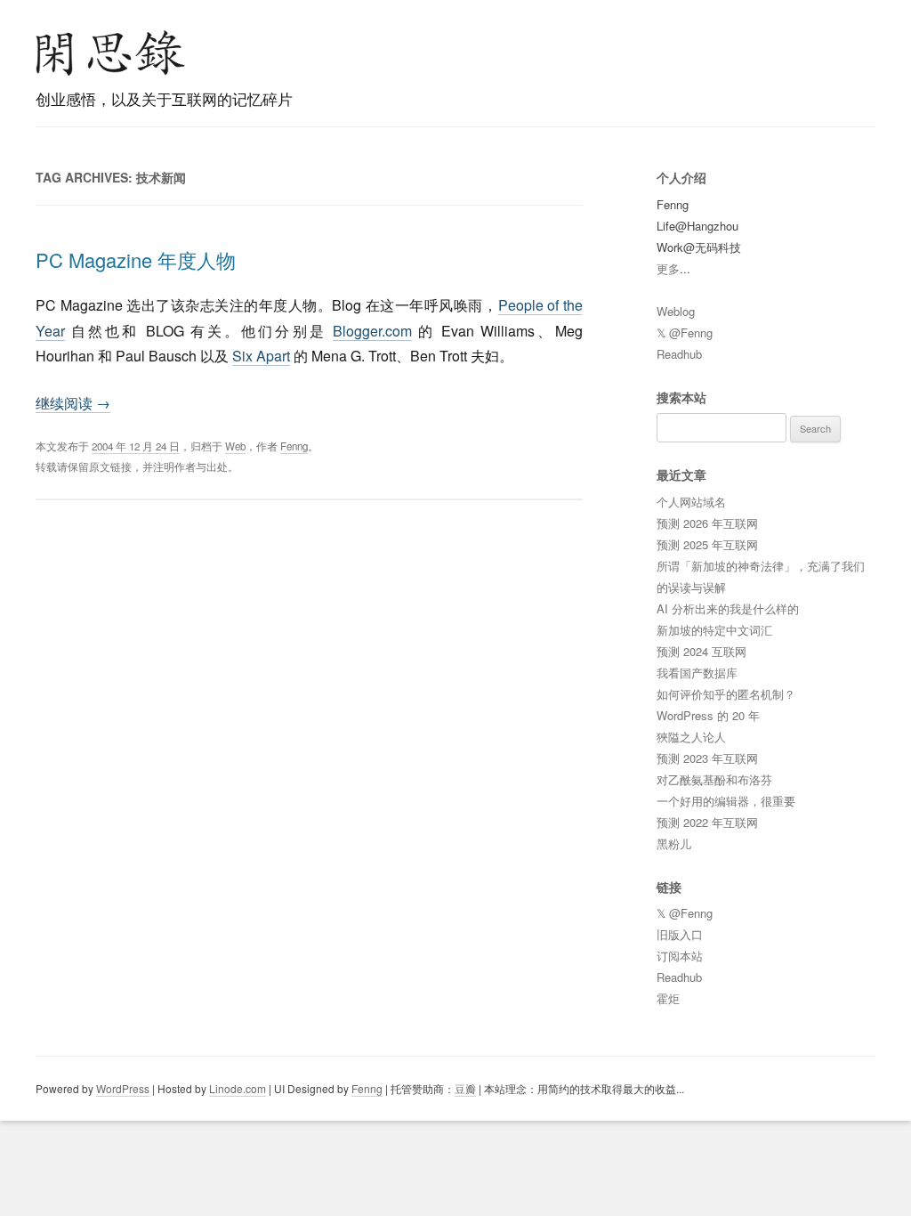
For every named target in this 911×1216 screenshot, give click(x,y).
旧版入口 (680, 934)
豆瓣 (465, 1088)
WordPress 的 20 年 (708, 715)
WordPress (122, 1088)
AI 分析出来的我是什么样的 (728, 608)
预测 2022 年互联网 (707, 822)
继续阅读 (73, 403)
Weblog (676, 311)
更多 (668, 268)
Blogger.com (372, 330)
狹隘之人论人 (691, 736)
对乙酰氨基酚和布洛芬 (714, 779)
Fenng (294, 446)
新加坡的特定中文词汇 (714, 629)
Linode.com (237, 1088)
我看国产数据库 (697, 672)
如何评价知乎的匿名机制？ (726, 693)
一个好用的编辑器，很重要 (726, 800)
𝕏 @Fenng (685, 332)
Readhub (679, 353)
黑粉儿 (674, 843)
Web (235, 446)
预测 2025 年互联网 (707, 544)
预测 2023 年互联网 (707, 758)
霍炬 (668, 998)
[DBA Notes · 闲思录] (110, 53)
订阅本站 (680, 955)
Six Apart (261, 355)
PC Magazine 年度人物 (136, 259)
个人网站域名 (691, 501)
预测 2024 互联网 (701, 651)
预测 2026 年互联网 (707, 523)
